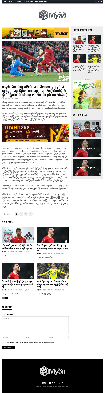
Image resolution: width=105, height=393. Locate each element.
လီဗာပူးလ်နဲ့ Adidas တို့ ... (86, 128)
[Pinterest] (26, 214)
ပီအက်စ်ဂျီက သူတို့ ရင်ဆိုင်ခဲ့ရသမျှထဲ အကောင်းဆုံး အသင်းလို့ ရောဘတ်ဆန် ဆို (52, 248)
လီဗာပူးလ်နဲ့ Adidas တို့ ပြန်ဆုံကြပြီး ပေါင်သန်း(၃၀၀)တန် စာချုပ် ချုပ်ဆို (17, 246)
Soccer (35, 38)
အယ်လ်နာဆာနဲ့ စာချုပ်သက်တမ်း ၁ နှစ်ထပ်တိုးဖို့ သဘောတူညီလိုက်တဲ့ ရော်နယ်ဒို (52, 284)
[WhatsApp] (31, 214)
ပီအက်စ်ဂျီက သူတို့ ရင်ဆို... (86, 148)
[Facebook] (16, 214)
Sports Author (13, 251)
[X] (21, 214)
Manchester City (13, 38)
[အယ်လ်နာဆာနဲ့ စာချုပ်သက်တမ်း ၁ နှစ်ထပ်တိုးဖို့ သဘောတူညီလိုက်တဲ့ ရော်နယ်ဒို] (53, 271)
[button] (99, 2)
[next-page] (6, 298)
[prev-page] (3, 298)
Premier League (28, 38)
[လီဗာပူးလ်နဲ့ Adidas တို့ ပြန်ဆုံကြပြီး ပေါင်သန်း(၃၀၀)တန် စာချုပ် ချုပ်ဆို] (18, 235)
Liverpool (5, 38)
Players (20, 38)
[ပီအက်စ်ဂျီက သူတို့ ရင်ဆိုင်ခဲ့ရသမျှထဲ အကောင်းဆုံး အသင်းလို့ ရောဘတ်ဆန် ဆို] (53, 235)
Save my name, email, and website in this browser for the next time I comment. (30, 342)
